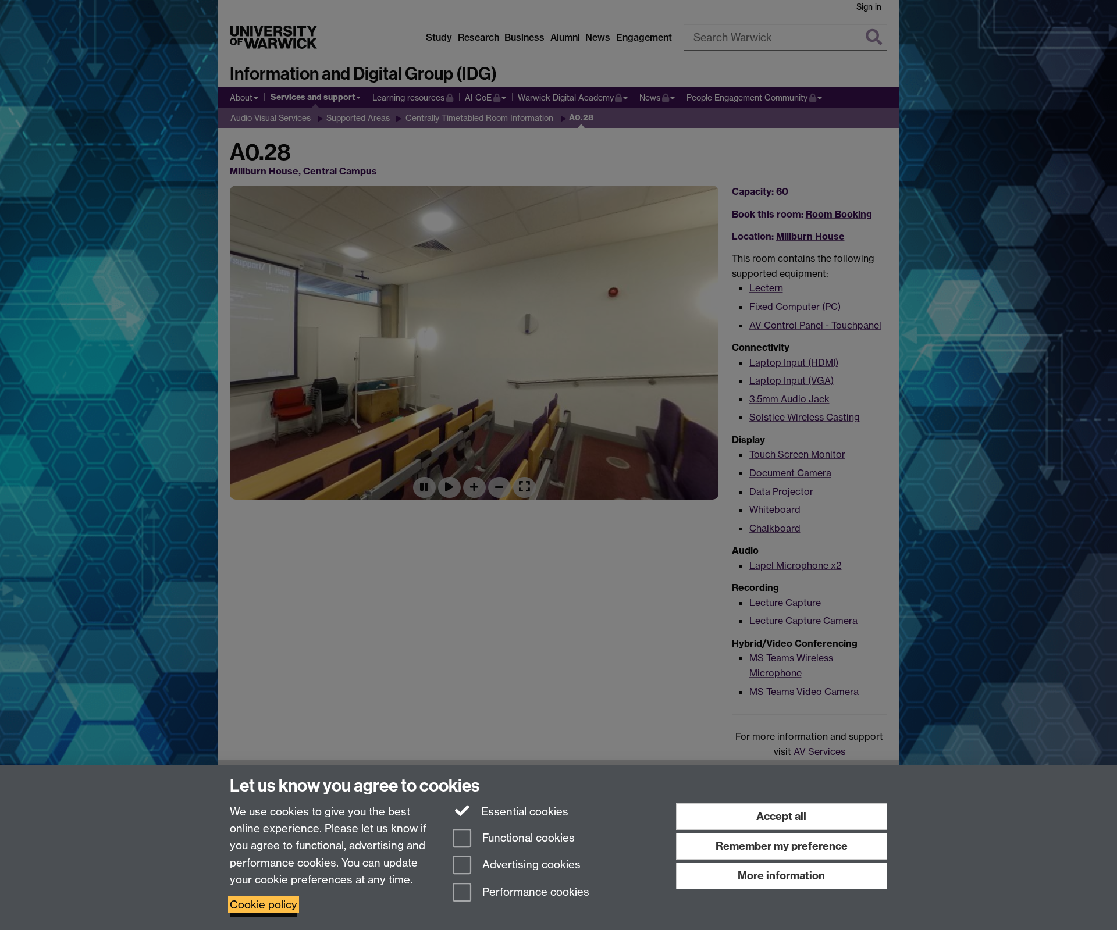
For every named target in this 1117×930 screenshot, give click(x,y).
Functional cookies (527, 838)
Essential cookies (523, 811)
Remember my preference (782, 846)
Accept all (781, 816)
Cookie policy (263, 904)
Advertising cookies (530, 865)
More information (781, 875)
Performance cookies (534, 892)
